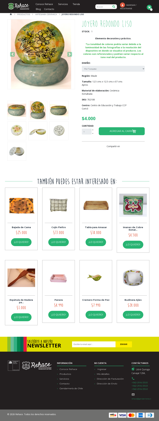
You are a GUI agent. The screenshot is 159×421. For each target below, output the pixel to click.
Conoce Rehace (44, 4)
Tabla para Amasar (96, 227)
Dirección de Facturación (110, 378)
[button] (12, 54)
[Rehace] (18, 6)
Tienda (76, 4)
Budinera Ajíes (133, 300)
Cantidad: (88, 125)
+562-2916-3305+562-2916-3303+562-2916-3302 (140, 385)
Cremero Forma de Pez (95, 300)
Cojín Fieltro (58, 227)
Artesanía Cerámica (46, 14)
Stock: (86, 31)
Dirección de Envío (107, 383)
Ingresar (101, 369)
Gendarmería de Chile (71, 388)
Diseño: (86, 62)
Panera (59, 300)
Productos (23, 14)
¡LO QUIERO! (21, 242)
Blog (38, 9)
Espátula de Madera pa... (21, 301)
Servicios (63, 4)
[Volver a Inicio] (11, 14)
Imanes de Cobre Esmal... (133, 228)
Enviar (123, 344)
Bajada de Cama (21, 227)
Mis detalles (103, 374)
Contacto (49, 9)
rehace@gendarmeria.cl (141, 399)
